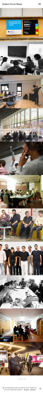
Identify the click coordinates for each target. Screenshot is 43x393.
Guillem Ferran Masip (12, 3)
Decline (33, 389)
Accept (26, 389)
